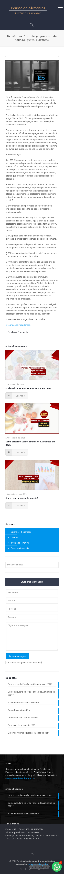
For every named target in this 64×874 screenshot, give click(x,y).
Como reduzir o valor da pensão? (21, 498)
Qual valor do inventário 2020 (21, 725)
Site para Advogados (38, 864)
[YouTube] (34, 869)
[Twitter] (30, 869)
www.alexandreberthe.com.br (20, 778)
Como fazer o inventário (19, 710)
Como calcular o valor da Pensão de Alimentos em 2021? (31, 693)
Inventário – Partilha (20, 543)
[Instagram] (43, 869)
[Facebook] (25, 869)
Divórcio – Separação (21, 532)
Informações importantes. (18, 325)
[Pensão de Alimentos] (28, 10)
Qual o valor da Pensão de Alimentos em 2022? (28, 388)
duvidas (14, 537)
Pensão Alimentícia (20, 548)
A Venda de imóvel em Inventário (23, 702)
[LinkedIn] (38, 869)
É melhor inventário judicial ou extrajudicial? (28, 733)
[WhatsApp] (21, 869)
